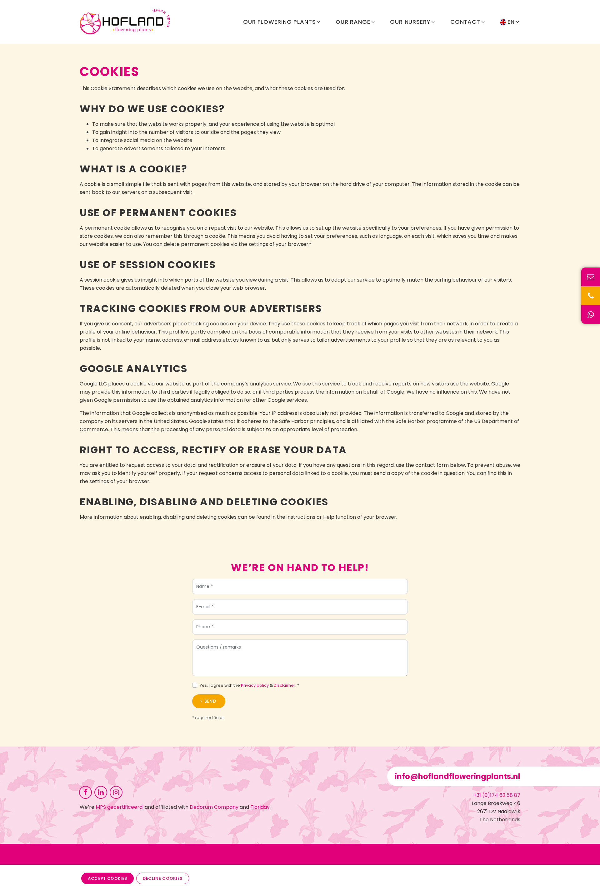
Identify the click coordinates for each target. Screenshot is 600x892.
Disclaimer (284, 685)
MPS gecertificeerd (119, 807)
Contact (465, 22)
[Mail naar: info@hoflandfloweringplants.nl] (590, 277)
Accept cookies (107, 878)
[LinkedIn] (101, 792)
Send (210, 701)
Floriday (260, 807)
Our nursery (410, 22)
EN (511, 22)
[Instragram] (116, 792)
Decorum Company (214, 807)
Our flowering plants (279, 22)
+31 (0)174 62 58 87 (496, 795)
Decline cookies (162, 878)
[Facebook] (85, 792)
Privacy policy (255, 685)
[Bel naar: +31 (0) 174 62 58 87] (590, 295)
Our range (353, 22)
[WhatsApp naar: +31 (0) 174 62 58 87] (590, 314)
